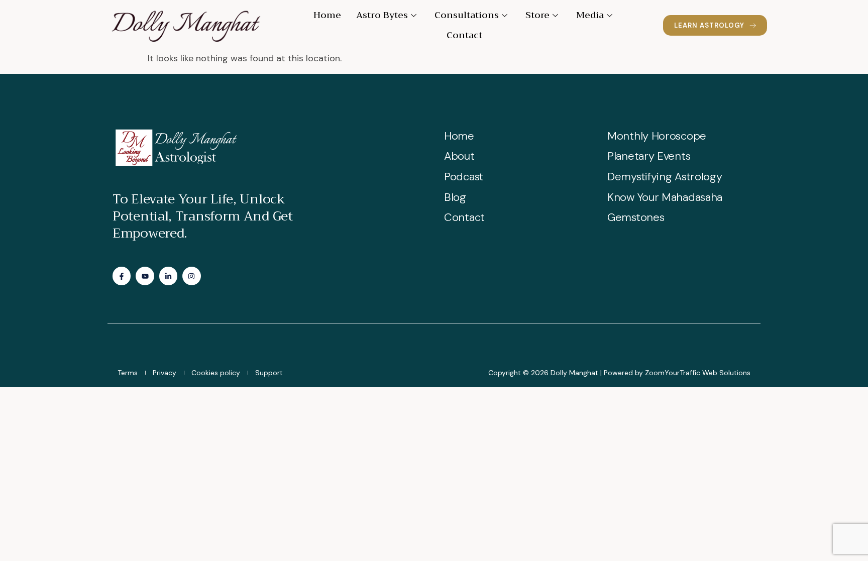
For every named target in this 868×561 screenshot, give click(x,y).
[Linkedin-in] (168, 276)
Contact (464, 35)
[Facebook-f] (122, 276)
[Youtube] (145, 276)
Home (327, 15)
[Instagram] (191, 276)
